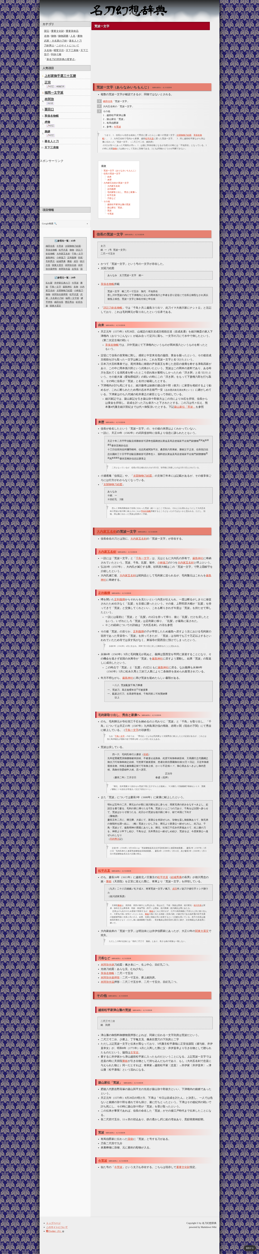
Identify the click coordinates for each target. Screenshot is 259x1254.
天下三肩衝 (72, 50)
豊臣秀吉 (69, 302)
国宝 (46, 31)
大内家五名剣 (63, 253)
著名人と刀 (75, 40)
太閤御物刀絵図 (73, 246)
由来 (109, 177)
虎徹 (47, 122)
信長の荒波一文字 (112, 174)
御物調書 (63, 36)
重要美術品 (72, 31)
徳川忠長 (197, 905)
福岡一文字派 (54, 92)
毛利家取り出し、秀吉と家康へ (122, 192)
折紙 (80, 257)
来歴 (109, 180)
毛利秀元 (50, 261)
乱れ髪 (49, 283)
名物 (46, 36)
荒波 (109, 210)
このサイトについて (67, 45)
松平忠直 (63, 250)
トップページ (53, 1223)
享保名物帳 (52, 115)
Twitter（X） (55, 1231)
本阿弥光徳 (70, 265)
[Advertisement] (65, 184)
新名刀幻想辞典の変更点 (61, 59)
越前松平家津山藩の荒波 (118, 204)
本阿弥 (49, 99)
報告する (250, 1248)
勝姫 (69, 261)
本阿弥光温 (64, 269)
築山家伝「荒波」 (115, 208)
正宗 (48, 82)
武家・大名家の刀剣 (55, 40)
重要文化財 (57, 31)
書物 (79, 36)
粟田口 (49, 109)
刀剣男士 (49, 45)
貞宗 (76, 261)
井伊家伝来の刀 (62, 283)
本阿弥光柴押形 (60, 294)
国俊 (130, 1138)
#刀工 (51, 87)
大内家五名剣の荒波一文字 (116, 183)
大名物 (48, 50)
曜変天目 (59, 50)
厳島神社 (50, 257)
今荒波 (60, 246)
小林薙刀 (61, 257)
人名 (72, 36)
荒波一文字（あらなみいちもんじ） (120, 171)
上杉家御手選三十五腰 (60, 76)
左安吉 (75, 269)
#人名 (50, 103)
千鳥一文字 (77, 253)
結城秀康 (61, 261)
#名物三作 (60, 87)
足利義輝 (71, 257)
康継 (47, 131)
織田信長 (50, 246)
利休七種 (56, 54)
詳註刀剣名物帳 (112, 307)
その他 (107, 201)
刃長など (111, 198)
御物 (53, 36)
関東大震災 (57, 265)
